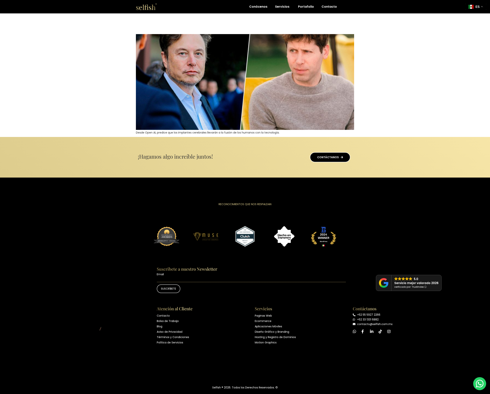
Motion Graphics (266, 342)
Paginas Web (263, 316)
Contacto (329, 6)
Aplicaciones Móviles (268, 326)
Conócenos (258, 6)
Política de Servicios (170, 342)
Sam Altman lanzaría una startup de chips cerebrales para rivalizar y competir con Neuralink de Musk (240, 23)
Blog (159, 326)
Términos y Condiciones (173, 337)
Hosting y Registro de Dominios (275, 337)
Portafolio (306, 6)
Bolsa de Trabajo (168, 321)
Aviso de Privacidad (169, 332)
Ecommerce (263, 321)
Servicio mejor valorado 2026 (416, 283)
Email (160, 274)
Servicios (282, 6)
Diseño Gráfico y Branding (272, 332)
